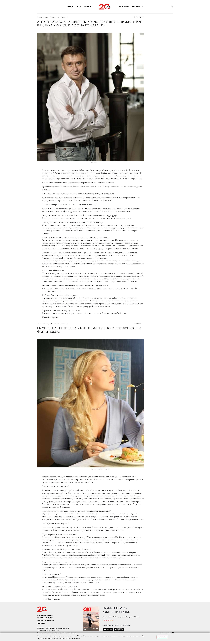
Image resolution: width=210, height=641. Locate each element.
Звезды (70, 6)
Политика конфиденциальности (48, 630)
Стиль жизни (123, 6)
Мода (79, 6)
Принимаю (162, 637)
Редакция (41, 623)
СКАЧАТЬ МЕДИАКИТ (45, 615)
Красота (87, 6)
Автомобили (137, 6)
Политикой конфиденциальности (68, 638)
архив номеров (108, 620)
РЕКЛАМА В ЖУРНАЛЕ (45, 620)
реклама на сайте (45, 618)
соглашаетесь (44, 638)
